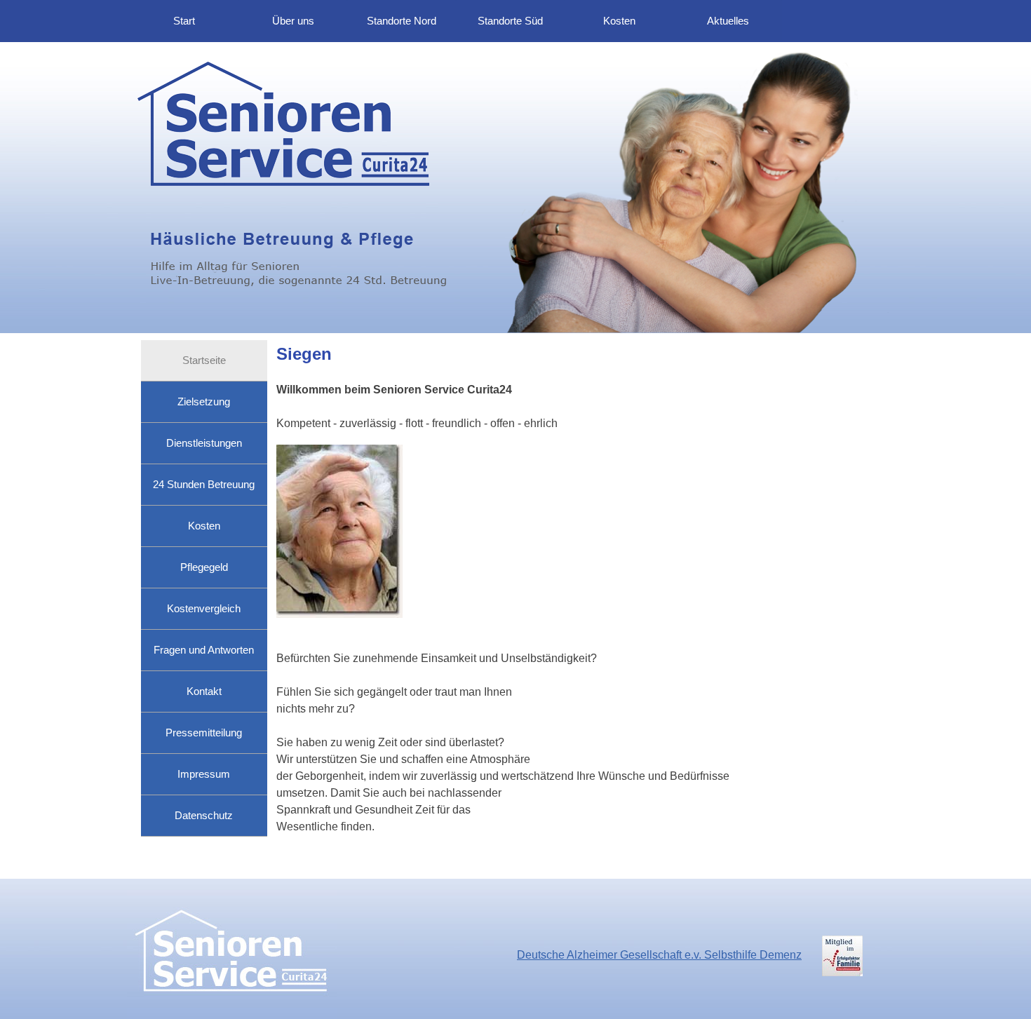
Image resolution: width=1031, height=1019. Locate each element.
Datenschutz (204, 815)
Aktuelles (728, 21)
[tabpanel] (583, 387)
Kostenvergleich (204, 608)
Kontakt (204, 691)
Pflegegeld (204, 567)
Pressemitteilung (204, 732)
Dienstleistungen (204, 443)
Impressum (203, 774)
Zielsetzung (203, 401)
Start (184, 21)
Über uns (293, 21)
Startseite (204, 360)
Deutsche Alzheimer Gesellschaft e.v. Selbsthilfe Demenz (659, 955)
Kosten (619, 21)
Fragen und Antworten (204, 650)
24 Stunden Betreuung (204, 484)
